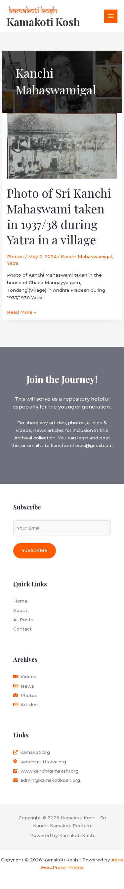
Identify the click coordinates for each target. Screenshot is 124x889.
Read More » (21, 312)
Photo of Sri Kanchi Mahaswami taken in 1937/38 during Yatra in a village (59, 216)
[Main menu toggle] (111, 16)
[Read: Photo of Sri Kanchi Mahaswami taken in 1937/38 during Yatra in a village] (62, 145)
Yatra (12, 263)
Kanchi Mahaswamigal (86, 256)
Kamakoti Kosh (43, 21)
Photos (15, 256)
